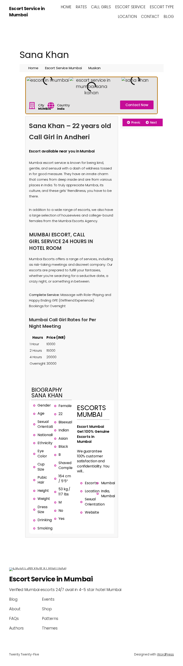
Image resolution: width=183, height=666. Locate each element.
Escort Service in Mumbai (27, 11)
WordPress (165, 654)
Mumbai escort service (47, 162)
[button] (30, 86)
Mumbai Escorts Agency (77, 220)
